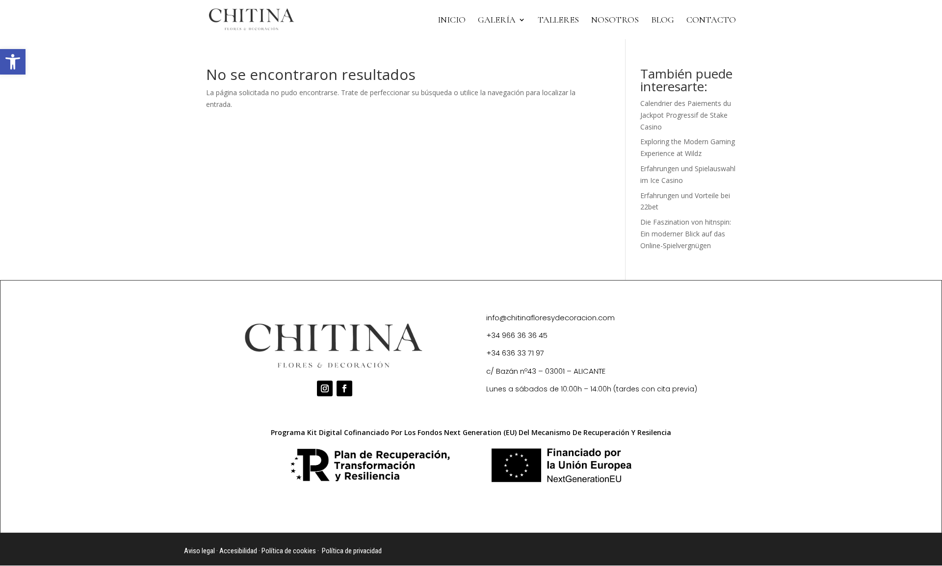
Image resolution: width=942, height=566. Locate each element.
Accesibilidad (238, 550)
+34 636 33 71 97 (515, 353)
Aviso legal (199, 550)
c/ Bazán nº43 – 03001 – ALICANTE (545, 371)
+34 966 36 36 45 (517, 335)
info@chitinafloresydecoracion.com (550, 317)
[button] (13, 62)
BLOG (662, 20)
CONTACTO (711, 20)
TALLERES (558, 20)
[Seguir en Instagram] (325, 388)
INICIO (452, 20)
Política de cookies (289, 550)
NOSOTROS (615, 20)
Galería (497, 20)
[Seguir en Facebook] (344, 388)
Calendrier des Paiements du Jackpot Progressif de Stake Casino (685, 115)
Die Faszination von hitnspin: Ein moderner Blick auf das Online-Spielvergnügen (685, 233)
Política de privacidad (352, 550)
